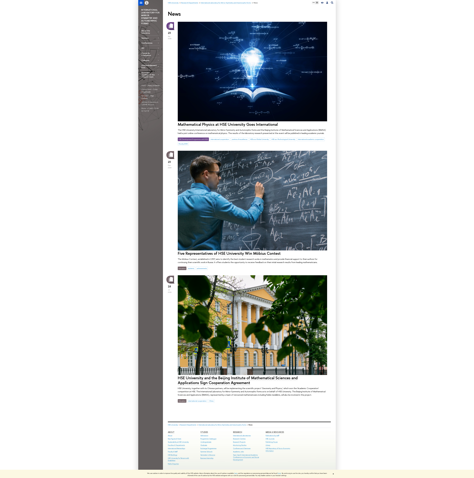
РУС (314, 2)
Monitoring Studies (239, 445)
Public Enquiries (173, 464)
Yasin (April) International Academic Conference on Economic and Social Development (246, 457)
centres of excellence (239, 139)
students (191, 268)
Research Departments (188, 425)
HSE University (173, 425)
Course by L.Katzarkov (146, 54)
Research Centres (239, 439)
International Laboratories (242, 436)
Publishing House (272, 442)
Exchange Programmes (208, 448)
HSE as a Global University (259, 139)
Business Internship (206, 458)
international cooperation (220, 139)
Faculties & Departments (176, 445)
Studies (204, 432)
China (211, 401)
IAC (142, 48)
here (235, 473)
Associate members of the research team (148, 74)
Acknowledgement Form (149, 66)
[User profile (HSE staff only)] (327, 3)
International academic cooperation (311, 139)
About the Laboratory (145, 32)
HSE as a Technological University (283, 139)
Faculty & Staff (173, 452)
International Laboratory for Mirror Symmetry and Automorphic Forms (222, 425)
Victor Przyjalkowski (149, 90)
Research (237, 432)
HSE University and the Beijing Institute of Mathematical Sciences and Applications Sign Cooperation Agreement (238, 380)
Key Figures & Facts (174, 439)
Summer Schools (206, 452)
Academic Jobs (238, 452)
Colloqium (145, 60)
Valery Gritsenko (154, 85)
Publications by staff (272, 436)
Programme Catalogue (208, 439)
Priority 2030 (183, 144)
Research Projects (239, 442)
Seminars (145, 38)
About (171, 432)
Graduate (203, 445)
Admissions (204, 436)
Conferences (146, 43)
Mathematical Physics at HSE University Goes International (228, 124)
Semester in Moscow (207, 455)
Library (268, 445)
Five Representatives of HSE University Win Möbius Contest (229, 253)
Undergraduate (205, 442)
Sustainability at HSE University (178, 442)
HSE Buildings (172, 455)
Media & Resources (275, 432)
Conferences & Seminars (241, 448)
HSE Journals (270, 439)
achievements (202, 268)
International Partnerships (176, 448)
